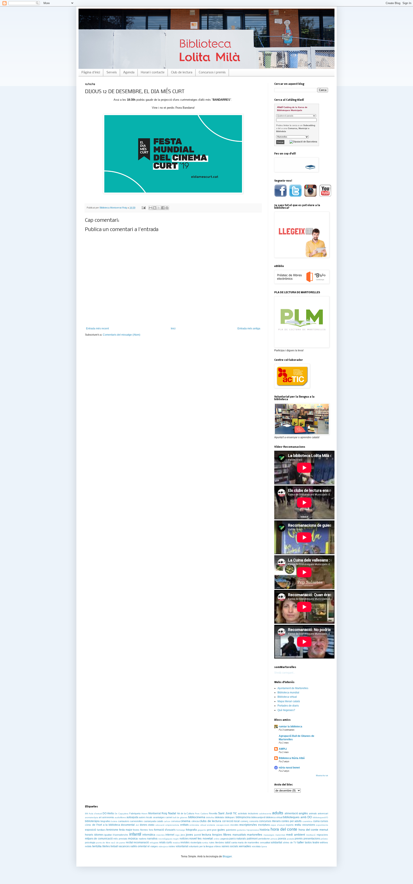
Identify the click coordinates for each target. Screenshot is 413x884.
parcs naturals (237, 838)
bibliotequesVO (320, 817)
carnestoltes (136, 821)
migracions (322, 834)
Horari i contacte (153, 72)
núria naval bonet (289, 767)
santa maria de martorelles (245, 842)
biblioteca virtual (274, 817)
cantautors (123, 821)
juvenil (197, 834)
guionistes (231, 829)
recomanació (141, 842)
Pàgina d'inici (91, 72)
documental (128, 824)
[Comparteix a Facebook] (163, 208)
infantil (135, 834)
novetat (208, 838)
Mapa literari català (288, 701)
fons (151, 829)
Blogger (227, 856)
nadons (142, 838)
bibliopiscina (243, 817)
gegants (202, 830)
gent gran (212, 829)
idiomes (98, 834)
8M (86, 813)
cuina (316, 821)
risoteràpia (195, 842)
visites (171, 846)
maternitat (280, 835)
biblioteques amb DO (297, 817)
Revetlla (213, 813)
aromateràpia (91, 817)
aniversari (323, 813)
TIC (235, 813)
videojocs (163, 846)
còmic (88, 825)
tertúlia (97, 846)
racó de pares (118, 842)
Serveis (111, 72)
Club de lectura (181, 72)
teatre (316, 842)
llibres (227, 834)
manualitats (239, 834)
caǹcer (167, 821)
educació (160, 825)
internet (169, 834)
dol (137, 825)
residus (176, 842)
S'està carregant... (284, 672)
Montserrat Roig (157, 813)
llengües (217, 834)
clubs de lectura (210, 821)
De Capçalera (121, 813)
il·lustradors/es (120, 834)
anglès (303, 813)
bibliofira (210, 817)
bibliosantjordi (258, 817)
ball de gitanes (180, 817)
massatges (269, 835)
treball (114, 846)
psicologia (90, 842)
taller (300, 842)
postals (290, 839)
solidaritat (276, 842)
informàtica (148, 834)
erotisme (211, 825)
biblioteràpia (92, 821)
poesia (282, 838)
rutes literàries (216, 842)
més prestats (120, 838)
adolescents (265, 813)
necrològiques (165, 839)
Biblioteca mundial (288, 692)
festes (136, 829)
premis (299, 838)
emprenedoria (172, 825)
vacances (124, 846)
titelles (106, 846)
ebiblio (151, 825)
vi (148, 846)
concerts (254, 821)
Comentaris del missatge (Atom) (121, 334)
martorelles (254, 834)
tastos (308, 842)
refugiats (154, 842)
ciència (195, 821)
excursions (308, 824)
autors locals (145, 817)
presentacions (312, 838)
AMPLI (283, 748)
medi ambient (295, 834)
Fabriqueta (134, 813)
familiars (101, 829)
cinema (185, 821)
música (133, 838)
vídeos (217, 846)
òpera (264, 846)
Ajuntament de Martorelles (292, 688)
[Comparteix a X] (159, 208)
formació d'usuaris (165, 829)
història (265, 829)
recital (129, 842)
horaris (89, 834)
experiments (322, 825)
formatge (180, 830)
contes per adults (291, 821)
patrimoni (252, 838)
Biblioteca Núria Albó (292, 758)
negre (176, 839)
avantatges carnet (162, 817)
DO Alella (108, 813)
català (160, 821)
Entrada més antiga (248, 328)
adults (277, 813)
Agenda (128, 72)
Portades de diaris (288, 705)
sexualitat (265, 842)
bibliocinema (196, 817)
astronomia (108, 817)
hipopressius (253, 830)
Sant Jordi (225, 813)
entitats (184, 824)
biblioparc (230, 817)
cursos (324, 821)
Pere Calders (201, 813)
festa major (125, 829)
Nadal (172, 813)
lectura (206, 834)
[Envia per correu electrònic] (150, 208)
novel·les (195, 838)
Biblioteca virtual (287, 696)
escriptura (264, 824)
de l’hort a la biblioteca (106, 824)
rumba (205, 842)
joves (189, 834)
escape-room (222, 825)
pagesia (224, 838)
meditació (311, 835)
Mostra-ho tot (322, 775)
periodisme (264, 838)
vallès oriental (138, 846)
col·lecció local (231, 821)
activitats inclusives (248, 813)
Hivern (144, 813)
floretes (144, 829)
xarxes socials (230, 846)
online (217, 839)
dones (143, 824)
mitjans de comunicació (99, 838)
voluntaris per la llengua (201, 846)
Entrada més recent (97, 328)
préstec (324, 839)
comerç (244, 821)
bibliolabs (219, 817)
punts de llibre (103, 842)
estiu (298, 824)
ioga (177, 835)
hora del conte (284, 829)
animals (313, 813)
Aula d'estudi (95, 813)
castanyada (150, 821)
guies (221, 829)
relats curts (165, 842)
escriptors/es (248, 824)
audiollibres (120, 817)
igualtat (108, 834)
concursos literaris (270, 821)
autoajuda (132, 817)
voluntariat (182, 846)
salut (227, 842)
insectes (160, 835)
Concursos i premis (212, 72)
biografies (105, 821)
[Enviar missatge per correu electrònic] (143, 207)
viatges (154, 846)
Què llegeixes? (286, 710)
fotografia (191, 829)
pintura (274, 839)
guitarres (241, 830)
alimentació (291, 813)
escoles (234, 825)
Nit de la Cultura (185, 813)
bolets (114, 821)
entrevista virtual (198, 825)
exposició (90, 829)
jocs (183, 834)
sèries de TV (289, 842)
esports (290, 825)
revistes (185, 842)
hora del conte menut (313, 829)
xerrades (245, 846)
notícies (184, 838)
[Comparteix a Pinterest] (167, 208)
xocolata (256, 846)
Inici (173, 328)
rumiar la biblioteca (290, 726)
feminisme (112, 829)
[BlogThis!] (155, 208)
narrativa (152, 838)
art (100, 817)
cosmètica (307, 821)
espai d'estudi (278, 825)
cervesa (175, 821)
